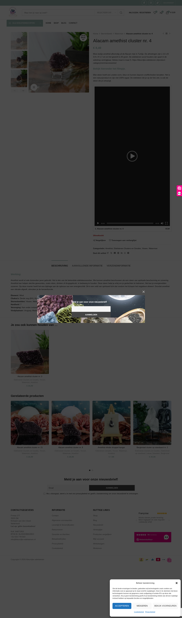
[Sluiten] (143, 291)
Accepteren (122, 606)
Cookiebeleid (139, 612)
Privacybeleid (150, 612)
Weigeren (142, 606)
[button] (176, 583)
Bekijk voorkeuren (165, 606)
